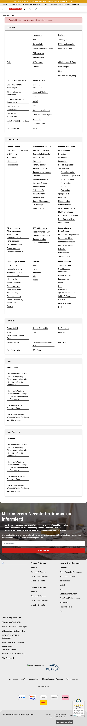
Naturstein (62, 300)
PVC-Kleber (65, 190)
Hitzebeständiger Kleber (70, 176)
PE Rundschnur (39, 187)
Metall (60, 283)
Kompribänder (12, 165)
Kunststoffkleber (67, 179)
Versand (32, 715)
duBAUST (36, 265)
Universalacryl (38, 208)
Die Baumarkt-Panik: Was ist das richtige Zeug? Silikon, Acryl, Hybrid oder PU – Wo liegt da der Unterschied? (17, 379)
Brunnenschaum (13, 248)
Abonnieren (43, 550)
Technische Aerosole (41, 243)
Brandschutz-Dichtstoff (42, 154)
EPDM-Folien (12, 154)
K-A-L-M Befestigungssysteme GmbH (15, 335)
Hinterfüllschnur (39, 165)
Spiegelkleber (63, 194)
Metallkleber (66, 183)
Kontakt (34, 568)
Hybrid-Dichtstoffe (40, 168)
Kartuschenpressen (14, 269)
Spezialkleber (63, 168)
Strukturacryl (38, 205)
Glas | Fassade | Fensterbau (64, 270)
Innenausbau (63, 279)
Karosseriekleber (39, 239)
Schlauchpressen (14, 296)
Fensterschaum (13, 241)
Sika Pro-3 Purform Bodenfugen (14, 626)
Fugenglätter (12, 265)
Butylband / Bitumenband (17, 150)
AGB (23, 679)
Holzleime (62, 154)
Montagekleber (64, 150)
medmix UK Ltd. (13, 350)
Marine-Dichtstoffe (40, 179)
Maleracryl (37, 176)
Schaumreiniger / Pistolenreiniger (14, 291)
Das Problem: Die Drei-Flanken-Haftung (16, 406)
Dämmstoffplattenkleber (68, 215)
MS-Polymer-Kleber (65, 212)
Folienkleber (12, 158)
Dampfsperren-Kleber (66, 219)
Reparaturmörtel (39, 194)
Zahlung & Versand (38, 572)
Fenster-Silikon (38, 158)
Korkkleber (62, 161)
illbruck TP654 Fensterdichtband (9, 648)
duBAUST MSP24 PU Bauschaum (10, 636)
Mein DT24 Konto (38, 581)
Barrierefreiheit (43, 686)
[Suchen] (24, 9)
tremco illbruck (13, 343)
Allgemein (11, 438)
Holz (60, 286)
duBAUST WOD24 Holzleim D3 (14, 654)
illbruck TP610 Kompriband (13, 642)
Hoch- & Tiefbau (64, 275)
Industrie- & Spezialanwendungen (66, 291)
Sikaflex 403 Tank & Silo (11, 622)
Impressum (13, 679)
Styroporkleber (64, 201)
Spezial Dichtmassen (41, 201)
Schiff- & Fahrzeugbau (67, 296)
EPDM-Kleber (63, 223)
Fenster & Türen (64, 303)
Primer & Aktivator (14, 283)
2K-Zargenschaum (14, 244)
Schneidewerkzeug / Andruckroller (15, 301)
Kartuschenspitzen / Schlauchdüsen (15, 274)
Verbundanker (63, 253)
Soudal (35, 280)
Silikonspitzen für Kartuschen (13, 631)
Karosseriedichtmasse (41, 235)
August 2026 (12, 367)
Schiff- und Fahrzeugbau (70, 598)
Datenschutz (34, 679)
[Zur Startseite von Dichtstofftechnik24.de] (5, 8)
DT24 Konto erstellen (39, 576)
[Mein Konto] (30, 9)
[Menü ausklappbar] (2, 8)
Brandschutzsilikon (66, 245)
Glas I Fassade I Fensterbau (71, 572)
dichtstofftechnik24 (40, 328)
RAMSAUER (37, 350)
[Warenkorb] (35, 8)
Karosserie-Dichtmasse (42, 172)
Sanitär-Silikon (38, 197)
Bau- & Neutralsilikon (41, 150)
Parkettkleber (66, 187)
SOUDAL (61, 333)
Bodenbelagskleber (65, 165)
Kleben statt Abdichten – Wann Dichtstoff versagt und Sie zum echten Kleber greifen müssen (17, 395)
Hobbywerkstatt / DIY (41, 232)
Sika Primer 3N (8, 658)
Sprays (10, 306)
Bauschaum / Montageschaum (14, 236)
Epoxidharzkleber (68, 172)
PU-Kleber (62, 197)
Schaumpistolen (13, 286)
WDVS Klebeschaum (66, 208)
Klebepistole (12, 279)
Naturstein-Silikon (40, 183)
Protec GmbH (12, 328)
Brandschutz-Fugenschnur (68, 235)
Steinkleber (62, 158)
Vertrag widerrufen (64, 722)
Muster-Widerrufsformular (52, 679)
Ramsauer (37, 273)
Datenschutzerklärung (42, 535)
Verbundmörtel (64, 256)
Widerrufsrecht (72, 679)
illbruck (35, 269)
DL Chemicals (63, 328)
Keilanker (62, 249)
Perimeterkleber (64, 205)
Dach (60, 307)
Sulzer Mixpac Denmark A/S (42, 344)
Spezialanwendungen (68, 594)
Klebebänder (12, 161)
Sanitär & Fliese (64, 265)
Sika (34, 276)
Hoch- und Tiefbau (67, 576)
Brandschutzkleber (65, 238)
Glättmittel (37, 161)
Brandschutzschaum (15, 252)
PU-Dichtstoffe (38, 190)
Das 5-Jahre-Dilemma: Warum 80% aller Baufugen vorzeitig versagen (18, 417)
